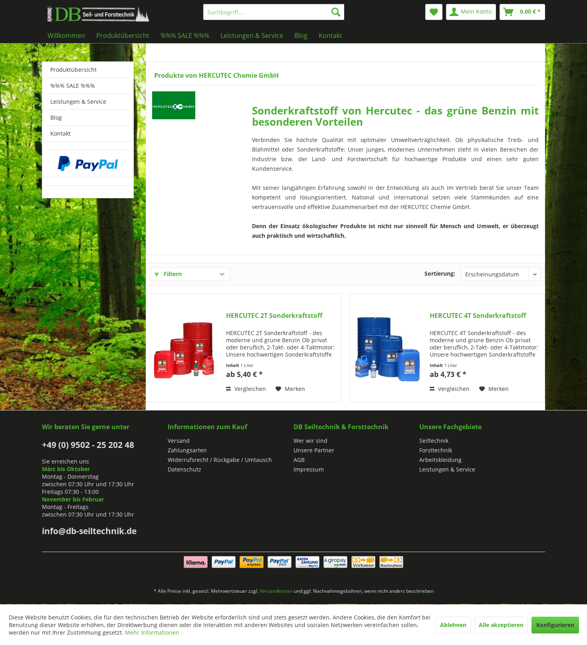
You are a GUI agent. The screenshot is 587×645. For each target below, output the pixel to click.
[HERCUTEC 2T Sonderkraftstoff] (184, 348)
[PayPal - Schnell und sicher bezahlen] (87, 163)
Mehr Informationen (152, 632)
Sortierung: (439, 273)
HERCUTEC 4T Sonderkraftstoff (478, 316)
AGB (299, 460)
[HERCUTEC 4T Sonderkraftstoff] (388, 348)
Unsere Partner (314, 450)
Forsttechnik (435, 450)
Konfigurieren (555, 625)
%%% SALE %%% (72, 85)
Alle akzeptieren (501, 625)
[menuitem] (273, 12)
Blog (56, 117)
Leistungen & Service (78, 101)
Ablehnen (453, 625)
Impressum (309, 469)
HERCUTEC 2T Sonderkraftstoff (274, 316)
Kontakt (60, 133)
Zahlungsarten (187, 450)
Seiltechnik (433, 440)
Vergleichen (249, 389)
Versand (179, 440)
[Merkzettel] (433, 12)
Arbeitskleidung (440, 460)
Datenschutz (184, 469)
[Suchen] (335, 12)
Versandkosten (276, 591)
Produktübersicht (73, 69)
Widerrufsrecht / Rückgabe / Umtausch (220, 460)
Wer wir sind (310, 440)
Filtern (172, 274)
